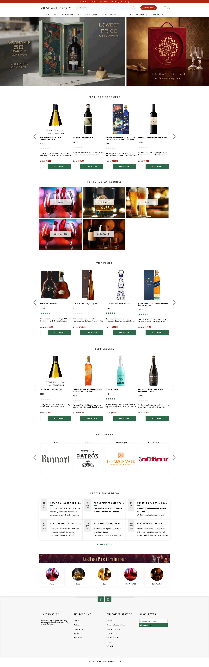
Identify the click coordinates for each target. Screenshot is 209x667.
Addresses (77, 625)
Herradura (88, 442)
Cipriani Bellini (112, 389)
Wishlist (76, 633)
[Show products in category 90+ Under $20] (130, 574)
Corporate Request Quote (116, 625)
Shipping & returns (113, 629)
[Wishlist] (159, 7)
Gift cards (110, 646)
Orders (76, 621)
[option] (55, 136)
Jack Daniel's (121, 442)
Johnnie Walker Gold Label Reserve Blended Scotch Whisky (88, 390)
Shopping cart (79, 629)
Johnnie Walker (153, 442)
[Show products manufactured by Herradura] (88, 459)
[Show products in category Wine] (52, 574)
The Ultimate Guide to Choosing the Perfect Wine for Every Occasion (109, 503)
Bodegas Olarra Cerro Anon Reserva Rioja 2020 (150, 390)
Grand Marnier (56, 442)
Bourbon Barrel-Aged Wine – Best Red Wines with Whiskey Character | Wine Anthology (109, 523)
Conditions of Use (113, 638)
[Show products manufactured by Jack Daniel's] (121, 459)
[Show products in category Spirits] (78, 574)
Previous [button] (35, 136)
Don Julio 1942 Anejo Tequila (85, 304)
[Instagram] (108, 599)
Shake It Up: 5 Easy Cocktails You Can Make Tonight (152, 503)
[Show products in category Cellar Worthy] (156, 574)
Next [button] (174, 136)
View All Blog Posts (104, 544)
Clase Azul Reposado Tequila (118, 304)
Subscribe (147, 625)
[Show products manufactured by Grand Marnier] (55, 459)
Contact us (110, 621)
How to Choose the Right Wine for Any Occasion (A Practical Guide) (65, 503)
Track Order (78, 638)
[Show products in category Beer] (104, 574)
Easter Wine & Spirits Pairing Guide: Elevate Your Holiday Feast (152, 523)
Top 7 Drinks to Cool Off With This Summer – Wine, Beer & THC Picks (65, 523)
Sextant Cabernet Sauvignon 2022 (152, 137)
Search (133, 7)
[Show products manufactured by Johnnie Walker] (153, 459)
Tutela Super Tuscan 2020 (51, 389)
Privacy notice (111, 633)
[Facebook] (101, 599)
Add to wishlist (56, 119)
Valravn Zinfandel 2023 (83, 137)
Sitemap (109, 642)
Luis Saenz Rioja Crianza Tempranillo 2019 (50, 138)
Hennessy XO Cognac (49, 304)
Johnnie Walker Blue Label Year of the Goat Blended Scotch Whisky (120, 138)
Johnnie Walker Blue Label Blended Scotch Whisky (153, 305)
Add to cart (59, 166)
